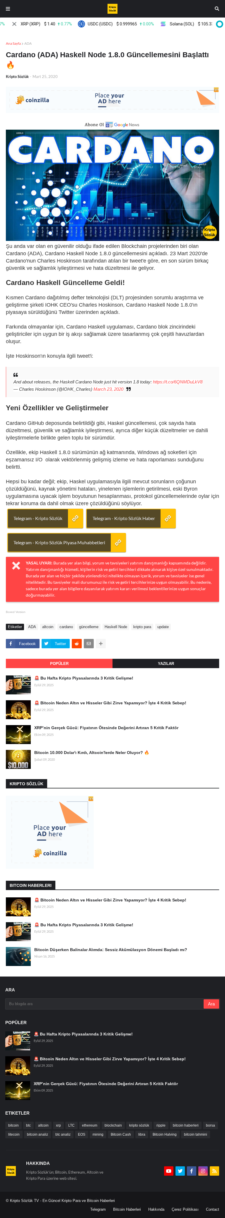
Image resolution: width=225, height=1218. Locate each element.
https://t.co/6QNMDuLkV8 (177, 381)
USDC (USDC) (109, 24)
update (163, 627)
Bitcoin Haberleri (127, 1209)
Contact (212, 1209)
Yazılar (166, 663)
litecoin (14, 1134)
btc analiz (63, 1134)
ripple (161, 1125)
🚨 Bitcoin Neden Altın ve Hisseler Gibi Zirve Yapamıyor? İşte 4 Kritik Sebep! (110, 703)
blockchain (113, 1125)
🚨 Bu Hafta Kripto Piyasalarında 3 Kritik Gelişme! (83, 678)
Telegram (98, 1209)
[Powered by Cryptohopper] (218, 24)
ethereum (89, 1125)
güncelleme (88, 627)
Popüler (59, 663)
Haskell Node (116, 627)
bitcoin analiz (37, 1134)
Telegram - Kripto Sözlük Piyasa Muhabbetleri (59, 542)
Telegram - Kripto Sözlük (37, 518)
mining (98, 1134)
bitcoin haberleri (186, 1125)
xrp (58, 1125)
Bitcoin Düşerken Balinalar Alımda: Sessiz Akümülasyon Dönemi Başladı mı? (110, 949)
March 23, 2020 (108, 389)
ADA (28, 43)
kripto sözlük (139, 1125)
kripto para (142, 627)
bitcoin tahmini (195, 1134)
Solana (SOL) (188, 24)
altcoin (47, 627)
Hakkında (156, 1209)
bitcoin (13, 1125)
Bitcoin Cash (121, 1134)
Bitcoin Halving (165, 1134)
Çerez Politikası (185, 1209)
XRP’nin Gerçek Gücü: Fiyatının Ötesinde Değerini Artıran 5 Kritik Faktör (106, 727)
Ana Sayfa (13, 43)
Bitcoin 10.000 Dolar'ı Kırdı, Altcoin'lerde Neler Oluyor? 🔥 (91, 752)
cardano (66, 627)
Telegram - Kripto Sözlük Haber (124, 518)
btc (28, 1125)
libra (141, 1134)
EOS (81, 1134)
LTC (71, 1125)
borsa (210, 1125)
